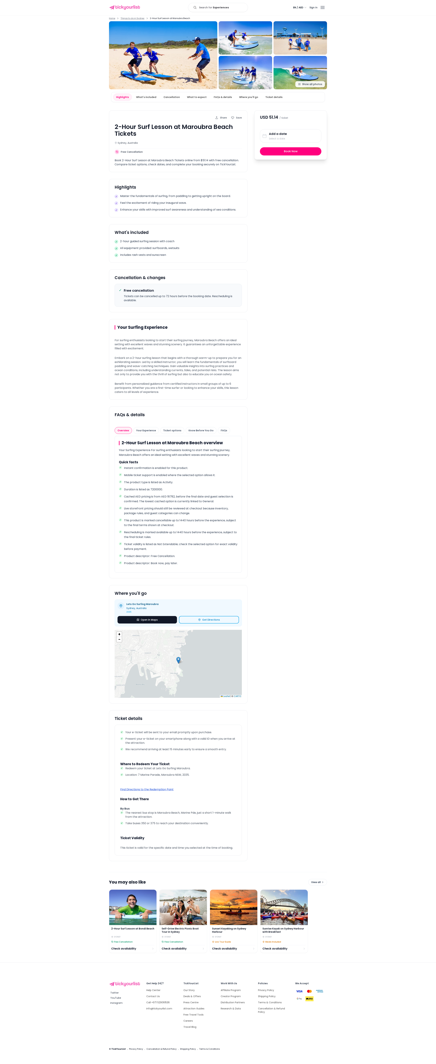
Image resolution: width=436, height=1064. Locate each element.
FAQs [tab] (224, 430)
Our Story (189, 990)
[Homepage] (125, 7)
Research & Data (231, 1008)
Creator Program (231, 996)
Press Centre (191, 1002)
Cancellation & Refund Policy (161, 1049)
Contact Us (153, 996)
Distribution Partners (233, 1002)
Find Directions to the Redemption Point (147, 789)
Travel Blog (189, 1027)
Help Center (153, 990)
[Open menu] (322, 7)
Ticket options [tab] (172, 430)
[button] (178, 660)
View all (316, 882)
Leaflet (226, 696)
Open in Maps (149, 619)
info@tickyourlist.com (159, 1008)
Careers (188, 1021)
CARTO (237, 696)
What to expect (197, 97)
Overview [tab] (123, 430)
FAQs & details (223, 97)
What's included (146, 97)
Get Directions (211, 619)
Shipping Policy (267, 996)
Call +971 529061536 (158, 1002)
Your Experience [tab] (146, 430)
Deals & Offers (192, 996)
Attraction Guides (193, 1008)
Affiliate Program (231, 990)
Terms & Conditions (270, 1002)
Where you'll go (248, 97)
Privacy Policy (266, 990)
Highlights (122, 97)
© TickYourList (117, 1049)
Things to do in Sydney (132, 18)
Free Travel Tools (193, 1014)
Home (112, 18)
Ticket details (274, 97)
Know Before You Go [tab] (201, 430)
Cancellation (172, 97)
